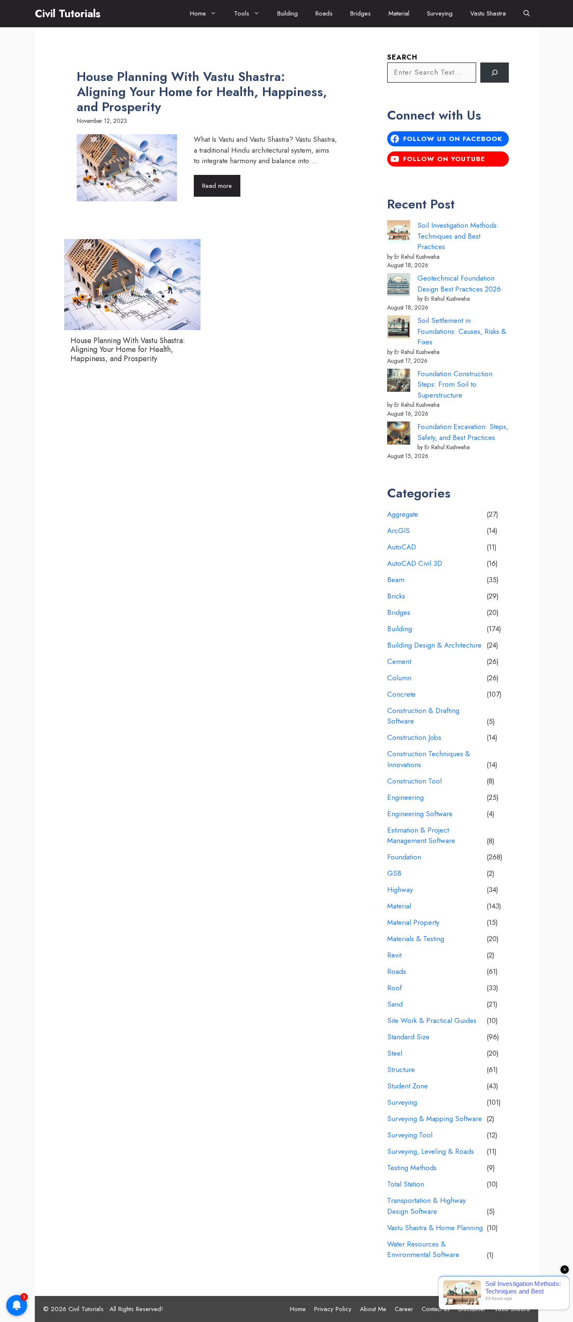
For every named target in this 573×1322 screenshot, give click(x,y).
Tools (241, 13)
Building (287, 13)
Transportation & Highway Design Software (426, 1205)
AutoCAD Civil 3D (414, 563)
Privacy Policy (333, 1309)
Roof (394, 988)
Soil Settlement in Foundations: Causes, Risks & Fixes (461, 331)
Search (402, 57)
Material (398, 13)
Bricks (396, 596)
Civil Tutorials (67, 13)
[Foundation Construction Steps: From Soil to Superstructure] (398, 382)
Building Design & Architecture (434, 645)
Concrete (401, 694)
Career (404, 1309)
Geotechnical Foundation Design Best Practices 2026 (459, 283)
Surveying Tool (409, 1135)
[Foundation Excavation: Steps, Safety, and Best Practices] (398, 435)
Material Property (413, 922)
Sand (395, 1004)
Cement (399, 661)
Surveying (440, 13)
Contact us (436, 1309)
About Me (373, 1309)
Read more (217, 185)
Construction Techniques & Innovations (428, 759)
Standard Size (408, 1037)
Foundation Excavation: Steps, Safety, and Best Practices (462, 432)
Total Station (405, 1184)
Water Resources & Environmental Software (423, 1249)
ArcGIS (398, 531)
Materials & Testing (415, 939)
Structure (401, 1069)
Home (198, 13)
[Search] (494, 72)
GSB (394, 873)
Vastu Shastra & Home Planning (435, 1228)
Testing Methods (412, 1168)
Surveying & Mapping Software (434, 1119)
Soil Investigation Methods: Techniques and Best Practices (458, 236)
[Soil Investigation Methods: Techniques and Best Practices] (398, 233)
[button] (526, 13)
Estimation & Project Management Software (421, 835)
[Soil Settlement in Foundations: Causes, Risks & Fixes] (398, 328)
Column (399, 678)
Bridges (360, 13)
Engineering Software (420, 814)
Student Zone (407, 1086)
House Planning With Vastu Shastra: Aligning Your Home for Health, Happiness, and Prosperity (202, 92)
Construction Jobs (414, 737)
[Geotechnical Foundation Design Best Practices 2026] (398, 286)
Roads (324, 13)
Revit (394, 955)
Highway (400, 890)
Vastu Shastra (488, 13)
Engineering (405, 797)
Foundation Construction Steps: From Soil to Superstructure (454, 384)
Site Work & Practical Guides (432, 1020)
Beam (395, 580)
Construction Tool (414, 781)
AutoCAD (401, 547)
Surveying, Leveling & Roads (430, 1151)
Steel (394, 1053)
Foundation (404, 857)
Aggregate (402, 514)
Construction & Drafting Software (423, 715)
